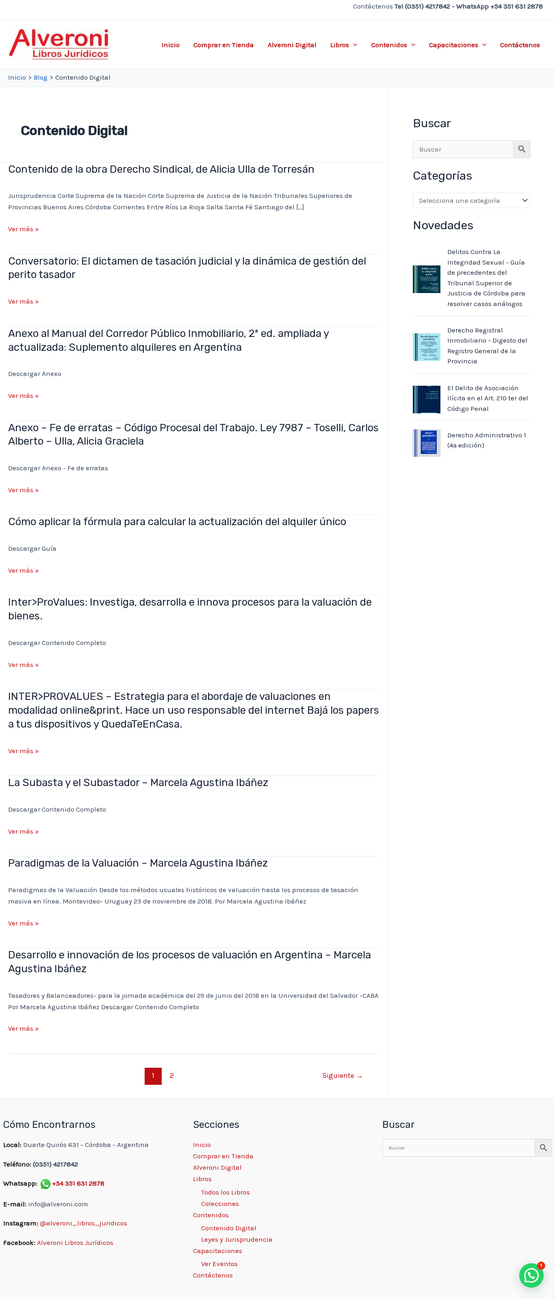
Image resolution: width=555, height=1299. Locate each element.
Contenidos (389, 45)
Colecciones (220, 1203)
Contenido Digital (228, 1228)
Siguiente (342, 1075)
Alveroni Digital (292, 45)
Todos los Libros (225, 1192)
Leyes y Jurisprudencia (237, 1239)
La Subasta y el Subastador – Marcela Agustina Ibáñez (138, 782)
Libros (339, 45)
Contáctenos (520, 45)
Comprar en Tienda (223, 45)
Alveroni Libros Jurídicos (75, 1242)
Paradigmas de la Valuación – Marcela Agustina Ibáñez (138, 863)
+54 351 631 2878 (78, 1183)
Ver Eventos (219, 1264)
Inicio (171, 45)
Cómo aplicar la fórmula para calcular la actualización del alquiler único (177, 521)
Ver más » (23, 229)
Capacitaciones (453, 45)
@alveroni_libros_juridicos (83, 1223)
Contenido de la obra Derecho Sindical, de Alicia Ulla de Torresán (161, 169)
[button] (353, 44)
